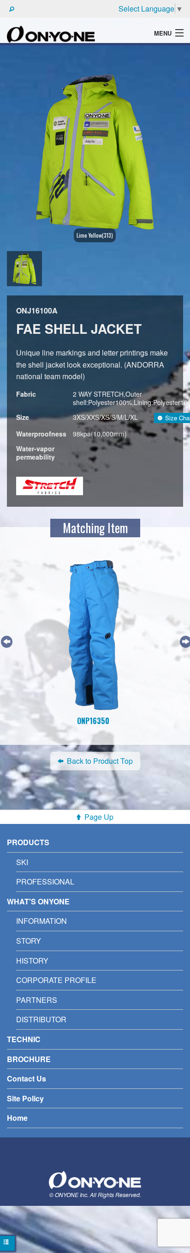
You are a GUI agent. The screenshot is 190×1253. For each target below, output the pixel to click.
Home (17, 1117)
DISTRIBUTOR (41, 1019)
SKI (22, 862)
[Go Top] (95, 1179)
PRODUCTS (28, 842)
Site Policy (25, 1098)
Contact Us (26, 1078)
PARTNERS (36, 1000)
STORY (28, 940)
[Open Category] (7, 1243)
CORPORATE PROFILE (56, 980)
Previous (5, 640)
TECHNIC (24, 1039)
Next (184, 640)
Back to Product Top (100, 760)
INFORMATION (41, 920)
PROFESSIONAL (45, 881)
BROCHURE (29, 1059)
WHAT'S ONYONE (38, 901)
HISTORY (32, 960)
